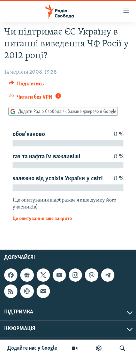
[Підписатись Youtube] (59, 275)
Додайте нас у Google (32, 348)
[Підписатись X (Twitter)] (43, 275)
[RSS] (10, 291)
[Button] (26, 85)
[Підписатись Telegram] (107, 275)
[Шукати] (122, 348)
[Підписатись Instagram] (75, 275)
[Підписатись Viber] (91, 275)
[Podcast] (26, 291)
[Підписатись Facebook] (10, 275)
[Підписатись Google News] (26, 275)
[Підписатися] (43, 291)
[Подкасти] (98, 348)
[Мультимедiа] (74, 348)
